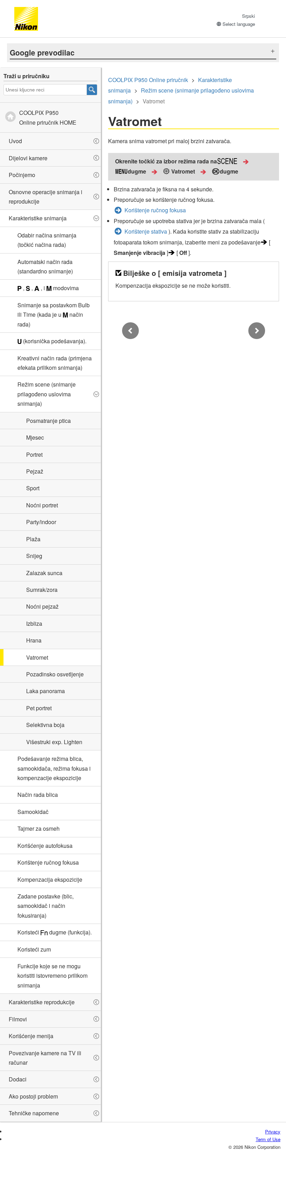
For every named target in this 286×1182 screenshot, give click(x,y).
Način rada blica (37, 795)
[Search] (92, 89)
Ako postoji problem (33, 1096)
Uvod (15, 141)
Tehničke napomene (34, 1113)
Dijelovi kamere (28, 158)
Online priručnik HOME (47, 117)
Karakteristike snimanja (38, 218)
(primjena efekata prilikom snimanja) (54, 363)
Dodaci (18, 1079)
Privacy (272, 1131)
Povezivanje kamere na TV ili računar (45, 1057)
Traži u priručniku (26, 76)
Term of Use (268, 1139)
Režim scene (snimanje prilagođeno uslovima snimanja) (46, 394)
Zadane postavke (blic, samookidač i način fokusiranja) (45, 905)
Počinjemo (22, 175)
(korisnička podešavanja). (54, 341)
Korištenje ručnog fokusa (48, 862)
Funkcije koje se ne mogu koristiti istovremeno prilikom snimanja (52, 975)
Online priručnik (148, 80)
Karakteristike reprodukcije (42, 1002)
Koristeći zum (34, 949)
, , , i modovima (50, 288)
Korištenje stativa (146, 231)
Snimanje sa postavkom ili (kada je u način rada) (53, 314)
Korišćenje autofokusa (45, 846)
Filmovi (18, 1019)
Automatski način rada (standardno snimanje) (45, 266)
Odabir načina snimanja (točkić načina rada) (46, 240)
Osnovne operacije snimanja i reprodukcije (45, 196)
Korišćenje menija (31, 1036)
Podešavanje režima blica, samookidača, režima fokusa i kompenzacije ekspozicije (54, 768)
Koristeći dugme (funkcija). (54, 932)
